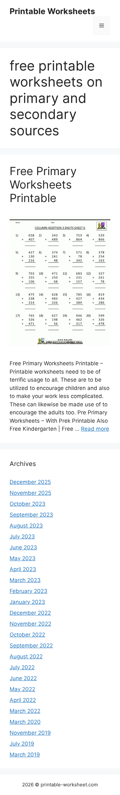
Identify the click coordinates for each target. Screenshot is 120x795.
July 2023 (22, 536)
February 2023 (28, 591)
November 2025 (30, 493)
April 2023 (23, 569)
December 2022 (30, 613)
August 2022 (26, 656)
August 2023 (26, 525)
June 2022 (23, 678)
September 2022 (31, 645)
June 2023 (23, 547)
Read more (95, 429)
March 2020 (25, 722)
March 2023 (25, 580)
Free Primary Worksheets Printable (43, 184)
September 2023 (31, 515)
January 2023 (27, 602)
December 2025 (30, 482)
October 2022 (27, 634)
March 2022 (25, 711)
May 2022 (22, 689)
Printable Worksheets (52, 11)
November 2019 (30, 733)
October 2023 (27, 504)
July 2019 (22, 743)
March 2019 (25, 754)
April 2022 (23, 700)
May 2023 (23, 558)
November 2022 (30, 624)
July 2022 (22, 667)
